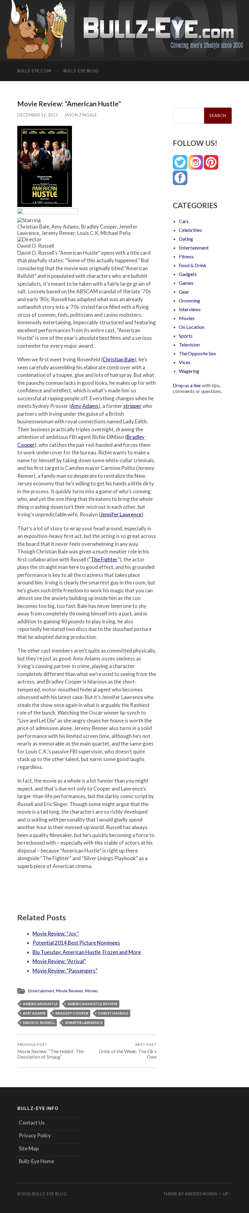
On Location (191, 327)
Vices (184, 362)
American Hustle (40, 1003)
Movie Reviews (69, 990)
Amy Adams (84, 406)
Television (189, 344)
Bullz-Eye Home (36, 1161)
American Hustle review (92, 1003)
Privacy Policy (35, 1135)
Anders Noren (201, 1193)
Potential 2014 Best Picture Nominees (76, 942)
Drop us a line (187, 385)
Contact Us (32, 1122)
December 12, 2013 (37, 114)
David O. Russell (39, 1022)
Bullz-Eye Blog (80, 70)
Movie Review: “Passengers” (64, 970)
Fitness (186, 256)
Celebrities (190, 230)
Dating (186, 239)
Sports (186, 336)
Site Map (29, 1148)
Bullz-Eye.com (34, 70)
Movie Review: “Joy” (55, 933)
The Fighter (104, 559)
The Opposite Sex (197, 353)
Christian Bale (119, 359)
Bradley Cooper (71, 1013)
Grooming (189, 300)
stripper (132, 406)
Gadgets (188, 274)
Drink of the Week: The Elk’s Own (128, 1051)
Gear (184, 292)
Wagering (189, 371)
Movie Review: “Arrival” (59, 961)
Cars (184, 221)
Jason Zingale (80, 114)
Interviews (190, 309)
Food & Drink (192, 265)
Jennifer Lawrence (121, 514)
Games (186, 283)
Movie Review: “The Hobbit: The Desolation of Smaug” (50, 1051)
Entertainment (41, 990)
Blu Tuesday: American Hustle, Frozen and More (86, 952)
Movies (91, 990)
